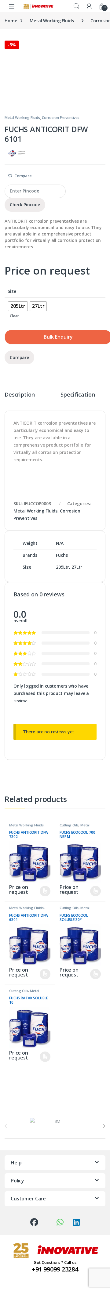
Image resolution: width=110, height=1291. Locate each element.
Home (11, 20)
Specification (78, 395)
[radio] (18, 306)
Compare (23, 175)
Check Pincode (25, 204)
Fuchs (62, 555)
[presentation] (104, 1126)
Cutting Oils (69, 825)
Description (20, 395)
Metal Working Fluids (52, 20)
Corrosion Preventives (60, 117)
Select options (42, 891)
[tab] (20, 397)
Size (12, 291)
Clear (14, 315)
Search (76, 6)
